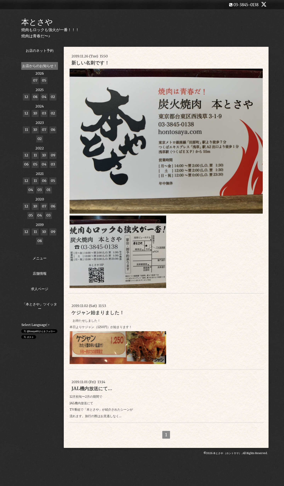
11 (26, 129)
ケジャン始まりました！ (97, 312)
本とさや (37, 22)
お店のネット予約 (40, 50)
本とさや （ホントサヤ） (227, 453)
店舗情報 (40, 273)
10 (35, 113)
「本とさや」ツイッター (39, 306)
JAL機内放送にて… (91, 388)
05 (44, 80)
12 (26, 97)
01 (48, 190)
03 (44, 113)
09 (53, 155)
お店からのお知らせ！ (39, 66)
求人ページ (39, 289)
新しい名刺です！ (90, 63)
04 (44, 97)
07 (35, 80)
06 (53, 129)
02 (53, 97)
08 (35, 97)
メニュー (40, 258)
